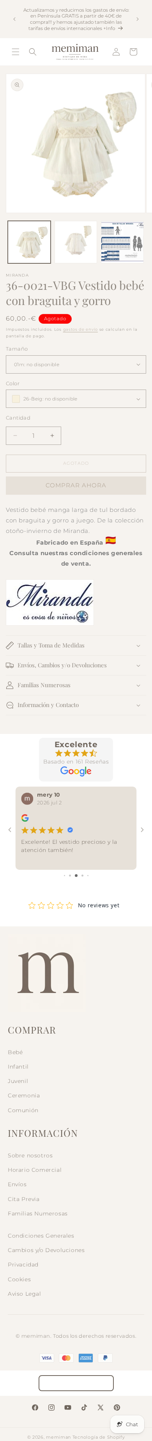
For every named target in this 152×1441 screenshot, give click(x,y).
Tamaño (17, 349)
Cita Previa (24, 1199)
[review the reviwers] (24, 820)
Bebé (15, 1052)
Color (12, 383)
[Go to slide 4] (82, 876)
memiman (58, 1437)
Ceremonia (24, 1095)
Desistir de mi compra (76, 1383)
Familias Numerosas (38, 1213)
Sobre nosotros (30, 1155)
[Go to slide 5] (87, 875)
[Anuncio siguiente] (137, 19)
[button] (15, 51)
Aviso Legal (24, 1293)
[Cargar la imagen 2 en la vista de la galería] (76, 242)
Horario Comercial (35, 1169)
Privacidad (23, 1264)
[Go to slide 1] (64, 875)
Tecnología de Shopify (98, 1437)
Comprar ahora (76, 485)
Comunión (23, 1110)
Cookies (19, 1279)
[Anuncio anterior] (14, 19)
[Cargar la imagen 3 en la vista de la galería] (122, 242)
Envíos (17, 1184)
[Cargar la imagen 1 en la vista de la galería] (29, 242)
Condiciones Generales (41, 1235)
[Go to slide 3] (76, 875)
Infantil (18, 1066)
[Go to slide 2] (70, 876)
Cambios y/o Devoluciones (46, 1250)
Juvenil (18, 1081)
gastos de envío (80, 329)
